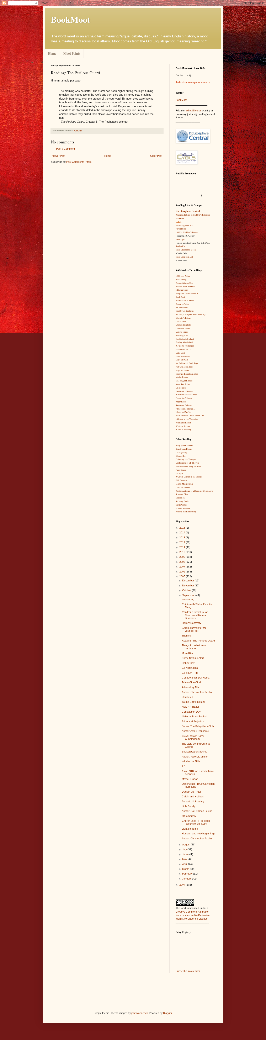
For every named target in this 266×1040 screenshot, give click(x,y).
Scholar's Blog (182, 494)
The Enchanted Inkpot (185, 339)
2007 (182, 566)
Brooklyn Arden (182, 304)
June (185, 854)
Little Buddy (188, 806)
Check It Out (181, 321)
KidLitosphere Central (188, 211)
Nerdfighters (181, 229)
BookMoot (181, 100)
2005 (182, 576)
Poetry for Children (184, 398)
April (185, 864)
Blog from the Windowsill (187, 293)
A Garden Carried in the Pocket (189, 477)
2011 (182, 547)
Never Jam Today (183, 384)
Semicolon (180, 498)
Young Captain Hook (193, 702)
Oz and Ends (181, 388)
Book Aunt (180, 297)
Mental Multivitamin (184, 484)
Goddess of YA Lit (183, 349)
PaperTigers (180, 239)
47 (183, 766)
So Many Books (182, 501)
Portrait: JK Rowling (193, 801)
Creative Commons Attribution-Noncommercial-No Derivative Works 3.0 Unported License (193, 915)
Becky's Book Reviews (185, 286)
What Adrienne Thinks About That (190, 416)
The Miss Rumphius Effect (187, 374)
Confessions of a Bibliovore (187, 463)
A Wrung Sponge (183, 426)
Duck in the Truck (191, 791)
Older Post (156, 155)
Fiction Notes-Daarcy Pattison (188, 466)
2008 (182, 561)
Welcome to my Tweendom (187, 419)
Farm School (181, 470)
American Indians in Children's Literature (193, 215)
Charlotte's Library (183, 318)
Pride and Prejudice (193, 721)
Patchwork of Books (184, 391)
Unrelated (187, 697)
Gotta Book (180, 353)
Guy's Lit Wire (182, 360)
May (185, 859)
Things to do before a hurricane (194, 647)
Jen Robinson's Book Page (187, 363)
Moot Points (71, 53)
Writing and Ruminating (186, 512)
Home (52, 53)
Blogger (167, 1013)
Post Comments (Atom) (79, 161)
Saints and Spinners (184, 405)
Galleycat (179, 473)
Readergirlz (180, 246)
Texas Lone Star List (184, 257)
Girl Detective (181, 480)
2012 (182, 542)
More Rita (187, 653)
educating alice (182, 335)
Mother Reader (182, 377)
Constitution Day (191, 711)
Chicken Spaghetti (183, 325)
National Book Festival (194, 716)
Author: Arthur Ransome (195, 731)
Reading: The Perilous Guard (198, 640)
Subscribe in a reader (188, 971)
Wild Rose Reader (183, 423)
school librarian (193, 110)
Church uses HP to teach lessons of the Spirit (196, 822)
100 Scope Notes (183, 276)
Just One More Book (184, 367)
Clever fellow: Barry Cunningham (193, 737)
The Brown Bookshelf (185, 311)
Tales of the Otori (191, 682)
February (187, 873)
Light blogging (190, 828)
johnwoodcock (139, 1013)
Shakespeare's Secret (194, 751)
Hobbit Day (188, 663)
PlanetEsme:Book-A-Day (186, 395)
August (186, 844)
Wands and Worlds (183, 412)
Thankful (187, 635)
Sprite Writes (181, 505)
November (188, 585)
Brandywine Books (184, 449)
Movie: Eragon (190, 779)
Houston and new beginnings (198, 833)
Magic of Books (182, 370)
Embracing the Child (184, 225)
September (188, 595)
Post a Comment (65, 148)
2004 (182, 884)
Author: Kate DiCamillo (195, 756)
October (187, 590)
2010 (182, 552)
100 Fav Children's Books (187, 232)
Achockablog (181, 279)
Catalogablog (181, 452)
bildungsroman (182, 290)
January (187, 878)
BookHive (180, 218)
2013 (182, 537)
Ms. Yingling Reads (184, 381)
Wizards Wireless (183, 508)
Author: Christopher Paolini (197, 692)
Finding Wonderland (184, 342)
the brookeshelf (182, 307)
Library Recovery (191, 623)
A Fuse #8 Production (185, 346)
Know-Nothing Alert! (193, 658)
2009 (182, 556)
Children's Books (183, 328)
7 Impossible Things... (185, 409)
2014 (182, 532)
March (186, 868)
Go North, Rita (190, 667)
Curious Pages (182, 332)
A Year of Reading (183, 429)
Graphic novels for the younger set (194, 629)
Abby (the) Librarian (184, 445)
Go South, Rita (190, 672)
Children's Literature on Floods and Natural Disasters (195, 615)
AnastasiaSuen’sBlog (184, 283)
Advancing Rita (190, 687)
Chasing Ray (181, 456)
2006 (182, 571)
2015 (182, 527)
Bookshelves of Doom (185, 300)
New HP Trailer (190, 706)
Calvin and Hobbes (193, 796)
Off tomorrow (189, 816)
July (184, 849)
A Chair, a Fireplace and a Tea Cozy (191, 314)
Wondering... (189, 599)
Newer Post (58, 155)
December (188, 580)
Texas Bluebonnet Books (186, 250)
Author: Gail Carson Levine (197, 811)
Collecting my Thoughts (186, 459)
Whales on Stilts (191, 761)
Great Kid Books (183, 356)
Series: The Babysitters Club (198, 726)
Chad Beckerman (183, 487)
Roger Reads (181, 402)
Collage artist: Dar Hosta (195, 677)
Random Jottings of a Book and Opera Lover (194, 491)
